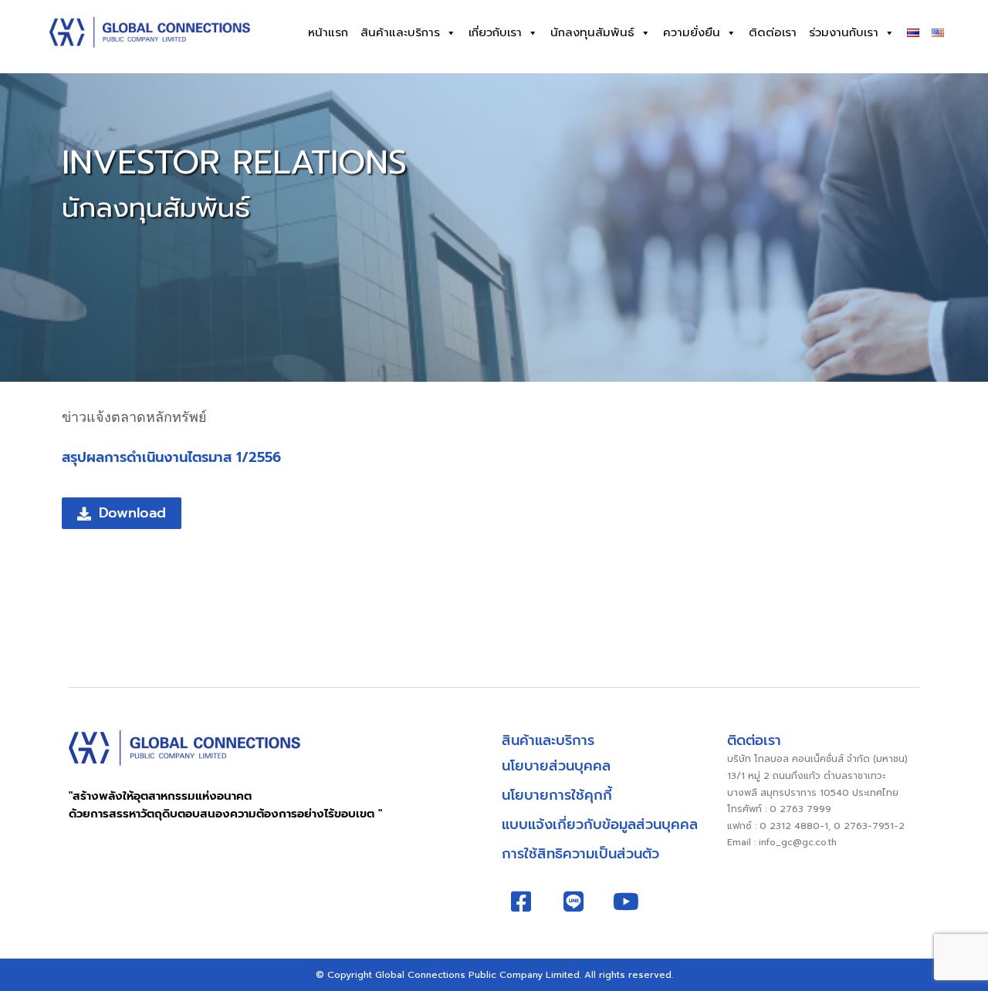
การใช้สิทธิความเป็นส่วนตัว (580, 854)
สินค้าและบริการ (400, 32)
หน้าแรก (328, 32)
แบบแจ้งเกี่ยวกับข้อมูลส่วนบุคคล (600, 824)
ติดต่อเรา (773, 32)
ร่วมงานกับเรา (843, 32)
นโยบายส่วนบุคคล (556, 766)
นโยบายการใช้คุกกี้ (557, 795)
